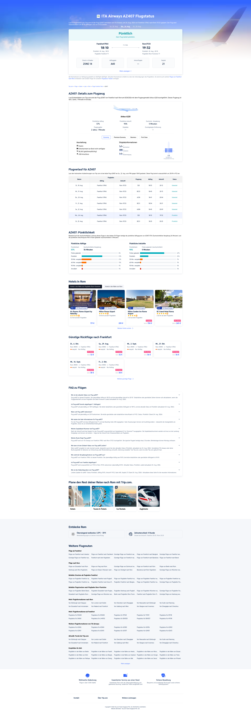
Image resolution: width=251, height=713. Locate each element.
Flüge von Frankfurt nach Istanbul (79, 554)
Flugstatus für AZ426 (75, 627)
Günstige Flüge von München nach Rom (171, 570)
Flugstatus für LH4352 (98, 618)
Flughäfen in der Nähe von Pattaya (79, 658)
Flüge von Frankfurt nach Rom (146, 566)
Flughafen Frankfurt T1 (102, 54)
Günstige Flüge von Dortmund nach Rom (125, 566)
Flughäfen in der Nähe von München (148, 651)
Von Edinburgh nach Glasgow (77, 603)
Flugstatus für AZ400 (120, 627)
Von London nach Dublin (98, 603)
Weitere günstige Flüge (124, 379)
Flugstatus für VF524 (120, 615)
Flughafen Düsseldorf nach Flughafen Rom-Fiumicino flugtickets (102, 591)
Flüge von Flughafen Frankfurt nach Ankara (80, 582)
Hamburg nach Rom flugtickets (78, 570)
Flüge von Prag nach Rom (99, 566)
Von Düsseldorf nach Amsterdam (78, 606)
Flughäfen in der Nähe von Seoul (147, 658)
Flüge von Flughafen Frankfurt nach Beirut (148, 582)
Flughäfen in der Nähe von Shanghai (102, 658)
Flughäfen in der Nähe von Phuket (170, 658)
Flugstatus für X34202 (98, 615)
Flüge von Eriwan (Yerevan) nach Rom (102, 570)
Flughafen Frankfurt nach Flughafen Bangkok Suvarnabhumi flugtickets (102, 578)
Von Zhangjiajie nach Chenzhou (169, 606)
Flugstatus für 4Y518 (166, 618)
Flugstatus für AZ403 (143, 630)
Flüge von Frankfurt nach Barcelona (147, 558)
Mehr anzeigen (125, 71)
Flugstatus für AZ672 (166, 630)
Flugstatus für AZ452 (166, 627)
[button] (203, 3)
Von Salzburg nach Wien (121, 606)
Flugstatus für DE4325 (121, 618)
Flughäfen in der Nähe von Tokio (170, 655)
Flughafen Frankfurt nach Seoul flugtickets (102, 582)
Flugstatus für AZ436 (143, 627)
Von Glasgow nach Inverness (145, 606)
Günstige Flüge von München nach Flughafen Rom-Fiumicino (102, 594)
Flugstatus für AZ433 (97, 630)
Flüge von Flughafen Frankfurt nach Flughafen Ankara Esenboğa (148, 578)
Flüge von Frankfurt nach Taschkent (102, 554)
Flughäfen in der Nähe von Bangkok (102, 655)
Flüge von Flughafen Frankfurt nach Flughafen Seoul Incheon (125, 578)
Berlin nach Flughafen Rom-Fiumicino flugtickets (125, 594)
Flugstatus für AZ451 (75, 630)
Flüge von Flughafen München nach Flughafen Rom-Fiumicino (148, 591)
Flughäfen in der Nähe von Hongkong (148, 655)
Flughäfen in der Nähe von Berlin (79, 651)
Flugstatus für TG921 (143, 615)
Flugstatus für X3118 (166, 615)
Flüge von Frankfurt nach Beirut (169, 558)
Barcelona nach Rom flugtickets (146, 570)
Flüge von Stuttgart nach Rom (123, 570)
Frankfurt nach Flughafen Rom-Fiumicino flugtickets (148, 594)
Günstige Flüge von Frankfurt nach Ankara (125, 554)
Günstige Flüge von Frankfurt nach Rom (171, 554)
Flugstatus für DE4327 (143, 618)
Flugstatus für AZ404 (97, 627)
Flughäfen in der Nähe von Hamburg (125, 651)
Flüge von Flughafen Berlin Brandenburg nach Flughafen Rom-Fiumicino (80, 591)
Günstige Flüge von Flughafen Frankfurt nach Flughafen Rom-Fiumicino (171, 591)
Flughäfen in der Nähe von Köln (78, 655)
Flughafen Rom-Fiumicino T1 (151, 54)
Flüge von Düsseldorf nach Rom (78, 566)
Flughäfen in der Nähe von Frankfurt (102, 651)
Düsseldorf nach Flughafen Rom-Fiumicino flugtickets (80, 594)
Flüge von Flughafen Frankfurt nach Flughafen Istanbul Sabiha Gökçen (171, 578)
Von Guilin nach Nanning (167, 603)
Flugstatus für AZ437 (120, 630)
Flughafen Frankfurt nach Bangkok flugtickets (125, 582)
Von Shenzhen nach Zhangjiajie (123, 603)
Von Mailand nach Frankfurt (99, 606)
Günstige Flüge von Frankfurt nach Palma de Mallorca (80, 558)
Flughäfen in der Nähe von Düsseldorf (171, 651)
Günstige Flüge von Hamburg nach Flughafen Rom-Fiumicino (171, 594)
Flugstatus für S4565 (75, 618)
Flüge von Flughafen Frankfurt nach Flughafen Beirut (80, 578)
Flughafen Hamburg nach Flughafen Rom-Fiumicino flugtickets (125, 591)
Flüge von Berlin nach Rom (168, 566)
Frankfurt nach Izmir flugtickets (100, 558)
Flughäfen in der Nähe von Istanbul (125, 655)
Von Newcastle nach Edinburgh (146, 603)
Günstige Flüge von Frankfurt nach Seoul (125, 558)
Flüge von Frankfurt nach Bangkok (147, 554)
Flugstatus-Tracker (107, 78)
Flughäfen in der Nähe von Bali (123, 658)
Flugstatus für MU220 (75, 615)
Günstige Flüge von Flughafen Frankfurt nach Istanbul (171, 582)
